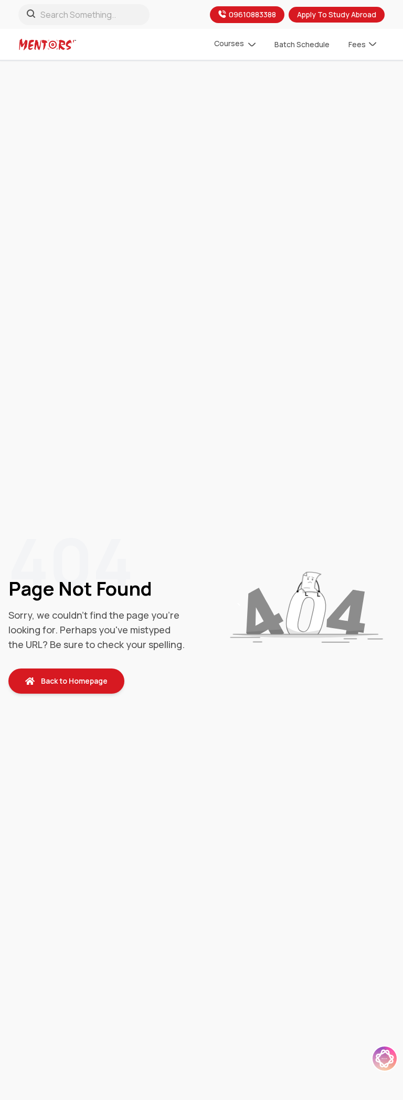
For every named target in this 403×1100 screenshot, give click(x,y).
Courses (229, 43)
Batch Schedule (302, 44)
